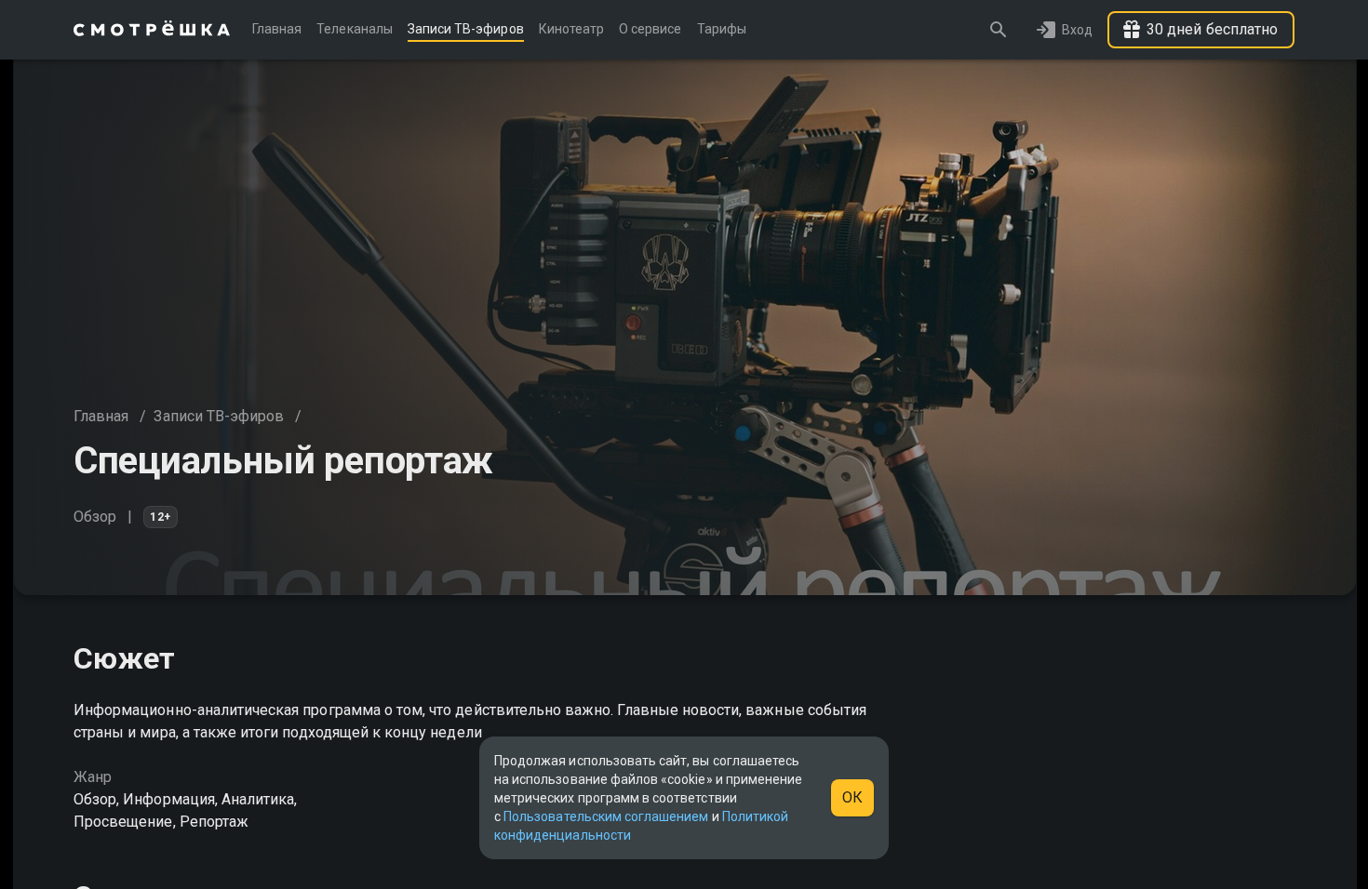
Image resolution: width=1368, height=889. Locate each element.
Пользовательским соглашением (605, 816)
